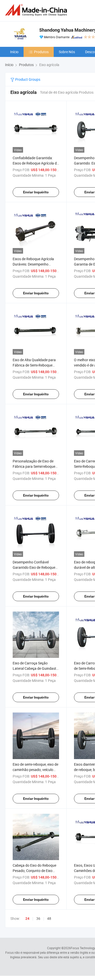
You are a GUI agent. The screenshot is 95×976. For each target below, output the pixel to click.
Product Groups (27, 79)
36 (38, 918)
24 (27, 919)
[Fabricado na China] (37, 10)
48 (49, 918)
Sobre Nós (67, 51)
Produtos (41, 51)
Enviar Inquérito (36, 192)
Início (14, 51)
